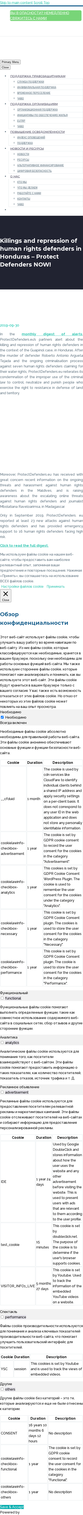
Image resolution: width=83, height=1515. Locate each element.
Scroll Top (42, 3)
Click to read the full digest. (24, 546)
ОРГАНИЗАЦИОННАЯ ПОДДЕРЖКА (37, 109)
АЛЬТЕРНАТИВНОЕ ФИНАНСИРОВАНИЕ (40, 165)
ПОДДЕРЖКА (25, 143)
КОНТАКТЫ (23, 199)
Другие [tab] (6, 1384)
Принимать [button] (56, 586)
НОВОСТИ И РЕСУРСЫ (27, 148)
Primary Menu (10, 62)
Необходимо (15, 717)
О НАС (15, 176)
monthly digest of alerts (52, 334)
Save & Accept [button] (12, 1507)
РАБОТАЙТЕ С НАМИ (29, 193)
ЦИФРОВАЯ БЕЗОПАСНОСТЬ (34, 171)
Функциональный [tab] (14, 993)
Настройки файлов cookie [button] (22, 586)
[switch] (2, 998)
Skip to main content (16, 3)
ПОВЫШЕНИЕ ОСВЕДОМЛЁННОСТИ (37, 131)
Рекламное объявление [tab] (19, 1087)
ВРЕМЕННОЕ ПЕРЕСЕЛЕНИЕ (33, 93)
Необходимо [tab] (10, 712)
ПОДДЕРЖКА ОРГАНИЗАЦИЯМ (34, 104)
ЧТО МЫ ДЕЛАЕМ (27, 187)
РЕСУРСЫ (23, 160)
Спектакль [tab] (8, 1312)
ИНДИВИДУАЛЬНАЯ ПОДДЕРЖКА (36, 87)
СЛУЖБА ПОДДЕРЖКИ (30, 82)
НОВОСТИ (23, 154)
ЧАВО (20, 98)
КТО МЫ (22, 182)
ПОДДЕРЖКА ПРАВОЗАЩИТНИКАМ (37, 76)
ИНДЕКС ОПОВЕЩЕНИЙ (31, 137)
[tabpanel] (41, 858)
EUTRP (21, 121)
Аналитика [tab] (8, 1037)
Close (5, 67)
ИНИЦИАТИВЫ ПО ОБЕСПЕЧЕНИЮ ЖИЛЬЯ (42, 115)
